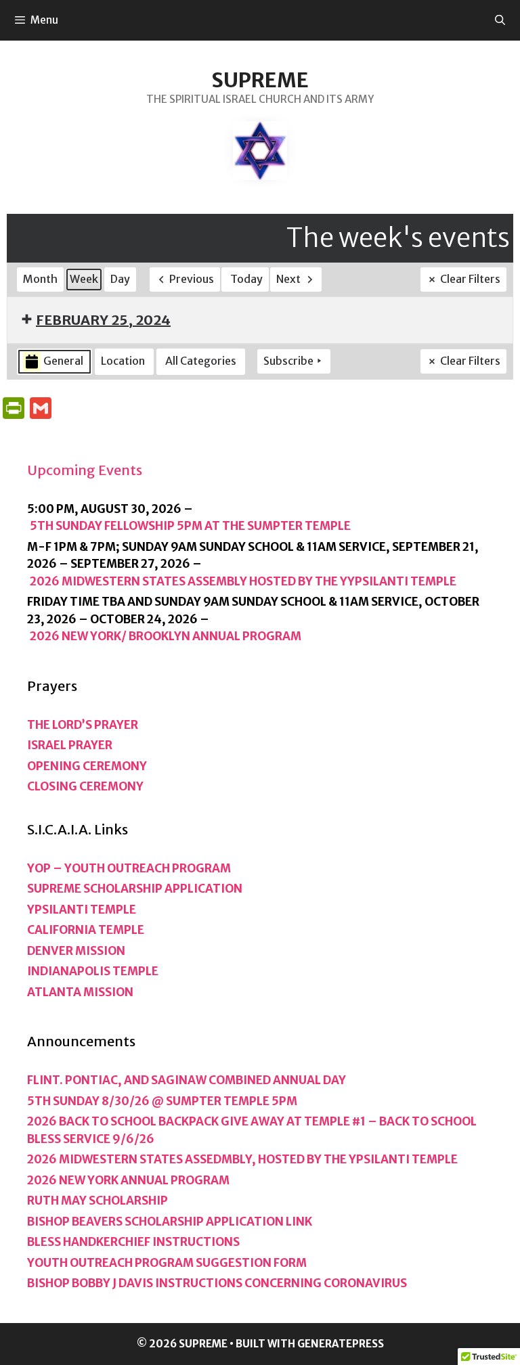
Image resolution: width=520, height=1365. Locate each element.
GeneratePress (340, 1343)
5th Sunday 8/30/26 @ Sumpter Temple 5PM (162, 1101)
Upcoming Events (84, 470)
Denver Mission (76, 950)
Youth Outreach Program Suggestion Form (167, 1262)
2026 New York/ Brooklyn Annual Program (165, 636)
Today (246, 279)
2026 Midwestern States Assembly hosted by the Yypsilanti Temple (243, 581)
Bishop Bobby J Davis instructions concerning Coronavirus (217, 1283)
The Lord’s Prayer (82, 724)
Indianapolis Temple (92, 971)
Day (120, 279)
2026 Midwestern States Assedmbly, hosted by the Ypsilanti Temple (242, 1159)
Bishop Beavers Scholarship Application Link (169, 1221)
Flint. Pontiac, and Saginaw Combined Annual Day (186, 1080)
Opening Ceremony (87, 766)
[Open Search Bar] (500, 20)
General (63, 360)
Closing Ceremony (85, 786)
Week (84, 279)
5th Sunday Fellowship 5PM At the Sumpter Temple (190, 525)
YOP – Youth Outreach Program (129, 868)
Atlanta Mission (80, 992)
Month (40, 279)
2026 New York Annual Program (128, 1180)
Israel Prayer (69, 745)
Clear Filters (470, 279)
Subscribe (288, 360)
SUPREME (260, 80)
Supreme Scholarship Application (134, 888)
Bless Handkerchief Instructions (133, 1241)
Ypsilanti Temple (81, 909)
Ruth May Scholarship (97, 1200)
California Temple (85, 929)
